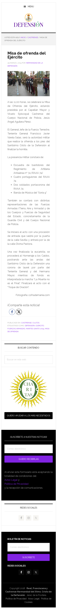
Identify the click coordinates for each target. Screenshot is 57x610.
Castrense (26, 323)
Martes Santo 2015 (35, 329)
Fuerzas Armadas (16, 329)
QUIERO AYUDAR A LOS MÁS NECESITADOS (28, 415)
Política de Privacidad (16, 483)
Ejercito (40, 326)
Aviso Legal (10, 479)
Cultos (36, 323)
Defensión (28, 20)
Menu (31, 6)
